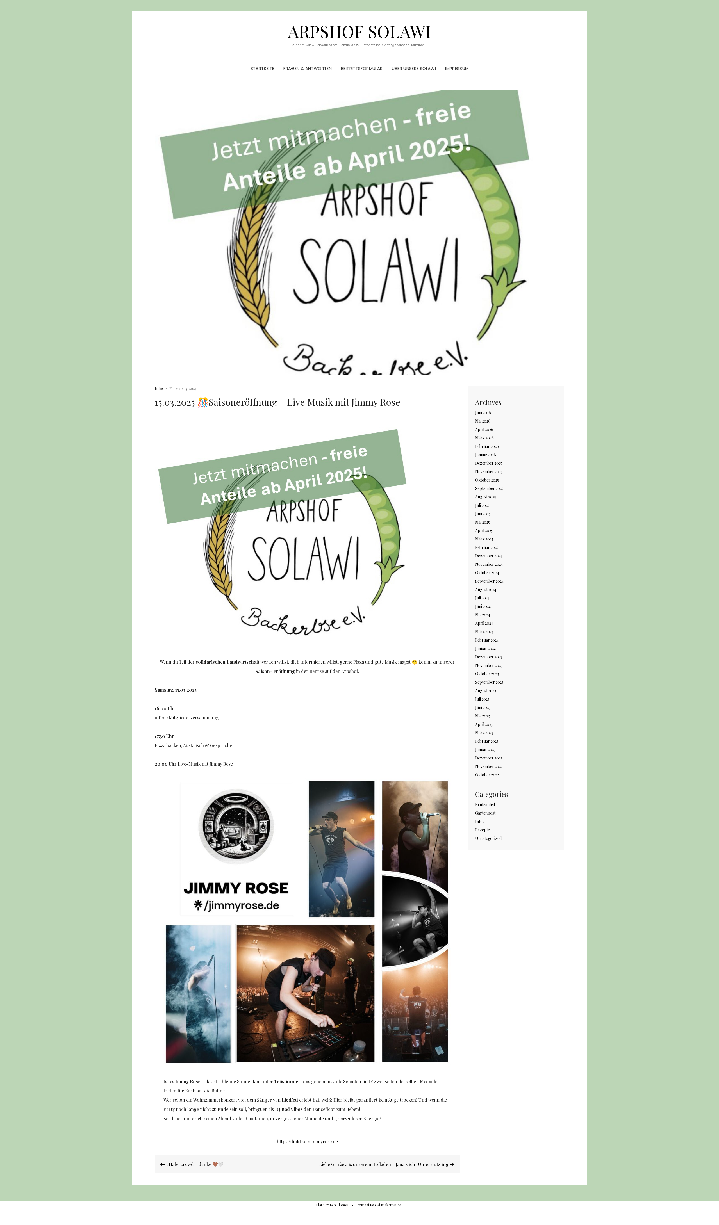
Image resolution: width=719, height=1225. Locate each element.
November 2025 (488, 471)
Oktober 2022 (487, 774)
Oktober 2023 (487, 673)
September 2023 (489, 682)
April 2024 (484, 623)
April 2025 (484, 530)
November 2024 (489, 564)
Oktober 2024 (487, 572)
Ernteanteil (485, 804)
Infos (159, 388)
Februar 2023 (486, 741)
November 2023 (488, 665)
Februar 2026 (487, 446)
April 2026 (484, 429)
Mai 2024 (482, 614)
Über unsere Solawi (414, 68)
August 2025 (485, 496)
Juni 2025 (482, 513)
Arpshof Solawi (359, 31)
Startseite (262, 68)
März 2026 (484, 438)
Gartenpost (485, 813)
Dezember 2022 (488, 758)
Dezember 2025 (488, 463)
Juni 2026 (483, 412)
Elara (320, 1205)
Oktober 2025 (487, 480)
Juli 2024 (482, 598)
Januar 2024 (485, 648)
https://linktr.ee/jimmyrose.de (307, 1141)
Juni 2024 (483, 606)
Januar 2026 (485, 454)
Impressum (456, 68)
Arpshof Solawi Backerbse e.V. (380, 1205)
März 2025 (484, 539)
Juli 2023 (482, 699)
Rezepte (482, 829)
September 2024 (489, 581)
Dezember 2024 (488, 555)
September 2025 (489, 488)
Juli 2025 (482, 505)
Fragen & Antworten (307, 68)
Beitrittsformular (362, 68)
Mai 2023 (482, 715)
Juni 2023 (482, 707)
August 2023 (485, 690)
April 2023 (484, 724)
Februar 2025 (486, 547)
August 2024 (485, 589)
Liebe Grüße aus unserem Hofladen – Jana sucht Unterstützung (384, 1164)
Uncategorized (488, 838)
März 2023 (484, 732)
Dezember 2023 (488, 657)
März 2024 (484, 631)
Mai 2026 (482, 421)
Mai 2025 (482, 522)
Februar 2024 (487, 640)
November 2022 (488, 766)
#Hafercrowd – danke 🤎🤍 (194, 1164)
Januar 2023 (485, 749)
